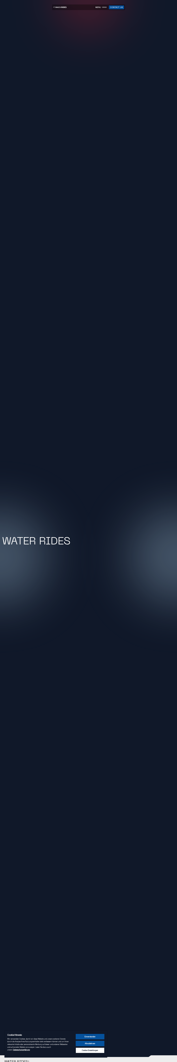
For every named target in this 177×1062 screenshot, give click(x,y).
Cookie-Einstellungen (90, 1050)
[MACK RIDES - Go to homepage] (59, 7)
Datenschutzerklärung (21, 1050)
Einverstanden (90, 1037)
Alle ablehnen (90, 1043)
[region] (55, 1044)
